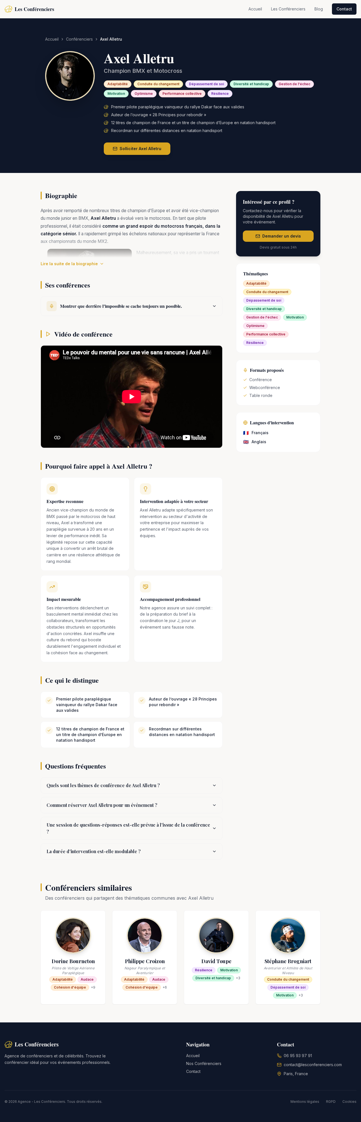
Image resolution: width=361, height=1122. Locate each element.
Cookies (349, 1101)
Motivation (116, 93)
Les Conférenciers (288, 8)
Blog (318, 8)
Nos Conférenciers (203, 1063)
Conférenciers (79, 39)
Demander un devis (281, 236)
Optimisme (144, 93)
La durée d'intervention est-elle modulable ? (94, 851)
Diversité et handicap (251, 84)
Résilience (220, 93)
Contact (344, 8)
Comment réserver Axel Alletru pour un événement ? (102, 805)
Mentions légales (304, 1101)
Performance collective (182, 93)
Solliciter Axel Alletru (140, 148)
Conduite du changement (158, 84)
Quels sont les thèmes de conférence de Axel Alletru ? (103, 785)
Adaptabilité (117, 84)
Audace (87, 979)
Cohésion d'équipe (70, 987)
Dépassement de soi (206, 84)
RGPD (331, 1101)
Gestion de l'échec (294, 84)
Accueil (255, 8)
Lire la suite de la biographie (69, 263)
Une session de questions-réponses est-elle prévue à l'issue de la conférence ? (128, 828)
